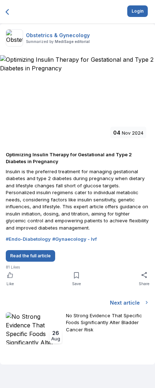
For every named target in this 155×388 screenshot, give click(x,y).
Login (137, 11)
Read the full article (30, 255)
